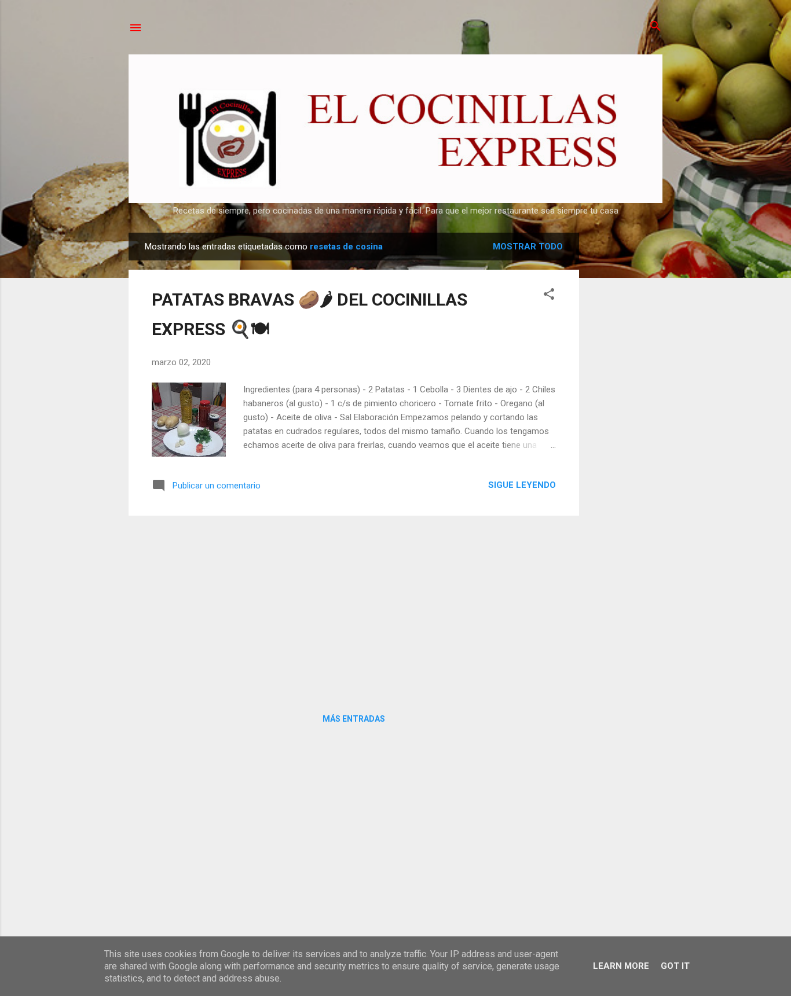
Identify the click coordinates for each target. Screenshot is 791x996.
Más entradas (354, 718)
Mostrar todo (528, 246)
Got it (675, 966)
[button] (549, 295)
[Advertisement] (625, 406)
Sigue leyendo (522, 485)
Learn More (621, 966)
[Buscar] (655, 27)
